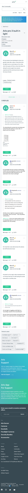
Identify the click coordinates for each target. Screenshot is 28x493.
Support (16, 446)
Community (16, 449)
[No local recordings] (17, 97)
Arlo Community (6, 6)
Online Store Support (19, 454)
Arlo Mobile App (6, 334)
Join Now (15, 12)
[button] (24, 52)
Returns (16, 459)
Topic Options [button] (24, 33)
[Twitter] (10, 489)
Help (24, 12)
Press (2, 451)
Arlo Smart (13, 337)
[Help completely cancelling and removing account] (19, 97)
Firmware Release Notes (7, 343)
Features (15, 340)
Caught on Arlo (4, 456)
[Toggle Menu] (26, 1)
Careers (3, 449)
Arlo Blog (3, 459)
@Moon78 (7, 114)
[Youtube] (14, 489)
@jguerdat (7, 199)
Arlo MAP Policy (5, 470)
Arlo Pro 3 (5, 26)
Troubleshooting (7, 82)
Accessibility (21, 484)
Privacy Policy (3, 484)
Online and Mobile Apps (7, 346)
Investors (3, 454)
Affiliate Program (5, 473)
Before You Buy (5, 340)
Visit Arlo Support (5, 374)
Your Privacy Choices (5, 485)
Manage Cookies (15, 485)
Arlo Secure (5, 337)
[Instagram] (6, 489)
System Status (17, 451)
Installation (19, 343)
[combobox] (14, 9)
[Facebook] (2, 489)
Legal (17, 484)
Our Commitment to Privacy (7, 461)
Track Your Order (18, 456)
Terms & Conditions (10, 484)
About (2, 446)
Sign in (20, 12)
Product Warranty (18, 461)
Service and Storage (7, 349)
